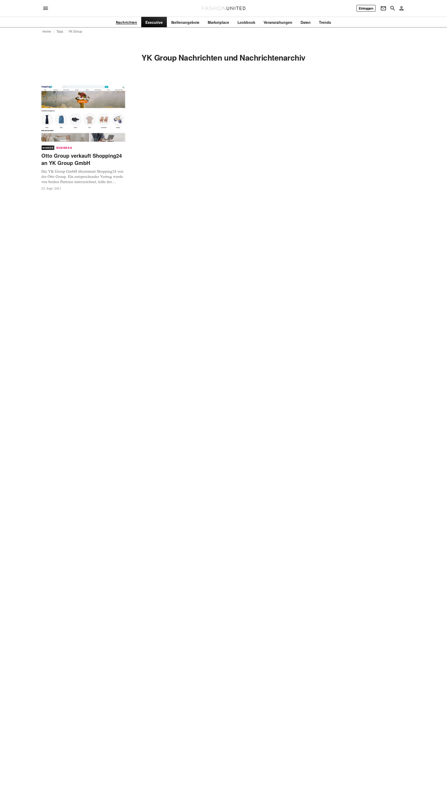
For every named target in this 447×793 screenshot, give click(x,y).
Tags (59, 31)
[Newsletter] (383, 8)
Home (46, 31)
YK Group (75, 31)
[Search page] (392, 8)
